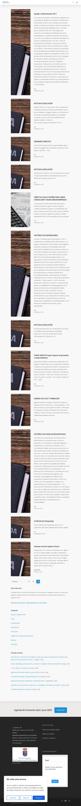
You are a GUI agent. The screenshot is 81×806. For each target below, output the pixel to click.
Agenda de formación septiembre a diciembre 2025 (27, 681)
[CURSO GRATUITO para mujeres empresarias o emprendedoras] (20, 370)
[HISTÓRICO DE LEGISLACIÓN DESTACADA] (20, 471)
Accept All (39, 798)
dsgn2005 (37, 570)
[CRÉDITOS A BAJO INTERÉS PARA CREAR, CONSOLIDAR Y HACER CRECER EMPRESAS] (20, 209)
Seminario (14, 644)
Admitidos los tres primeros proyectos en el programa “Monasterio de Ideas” (35, 685)
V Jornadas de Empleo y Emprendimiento (24, 677)
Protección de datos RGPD (50, 730)
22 (29, 581)
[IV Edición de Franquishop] (20, 527)
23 (33, 581)
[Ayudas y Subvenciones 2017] (20, 52)
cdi (35, 89)
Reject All (26, 798)
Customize (13, 798)
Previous (15, 581)
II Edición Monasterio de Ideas (20, 689)
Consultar (61, 710)
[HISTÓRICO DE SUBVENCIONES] (20, 274)
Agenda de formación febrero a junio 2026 (24, 672)
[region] (25, 789)
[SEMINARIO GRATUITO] (20, 149)
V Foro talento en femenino (20, 668)
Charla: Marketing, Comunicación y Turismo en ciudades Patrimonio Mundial (35, 664)
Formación (14, 632)
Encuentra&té (15, 623)
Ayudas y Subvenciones (18, 615)
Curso (13, 619)
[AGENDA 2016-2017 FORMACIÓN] (20, 410)
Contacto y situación (48, 738)
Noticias (13, 640)
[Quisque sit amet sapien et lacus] (20, 559)
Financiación (15, 627)
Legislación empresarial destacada (22, 636)
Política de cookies (48, 734)
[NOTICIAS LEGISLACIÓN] (20, 116)
